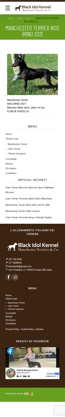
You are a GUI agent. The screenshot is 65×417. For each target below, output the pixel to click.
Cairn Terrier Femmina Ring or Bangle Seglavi (29, 217)
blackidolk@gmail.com (20, 266)
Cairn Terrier (14, 148)
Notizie (9, 163)
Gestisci (39, 329)
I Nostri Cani (12, 138)
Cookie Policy (27, 329)
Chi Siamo (11, 168)
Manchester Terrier (17, 144)
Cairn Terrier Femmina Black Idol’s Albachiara (29, 198)
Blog (20, 18)
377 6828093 (15, 262)
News (28, 18)
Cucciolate (11, 159)
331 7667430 (15, 259)
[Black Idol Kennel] (32, 8)
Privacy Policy (12, 329)
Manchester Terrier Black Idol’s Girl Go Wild (28, 205)
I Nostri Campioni (17, 153)
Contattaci (11, 173)
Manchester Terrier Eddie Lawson (23, 211)
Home (11, 18)
